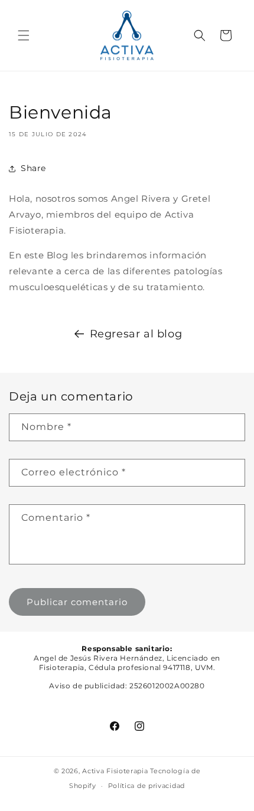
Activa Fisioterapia (115, 771)
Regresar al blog (136, 333)
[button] (24, 35)
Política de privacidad (146, 786)
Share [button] (33, 168)
